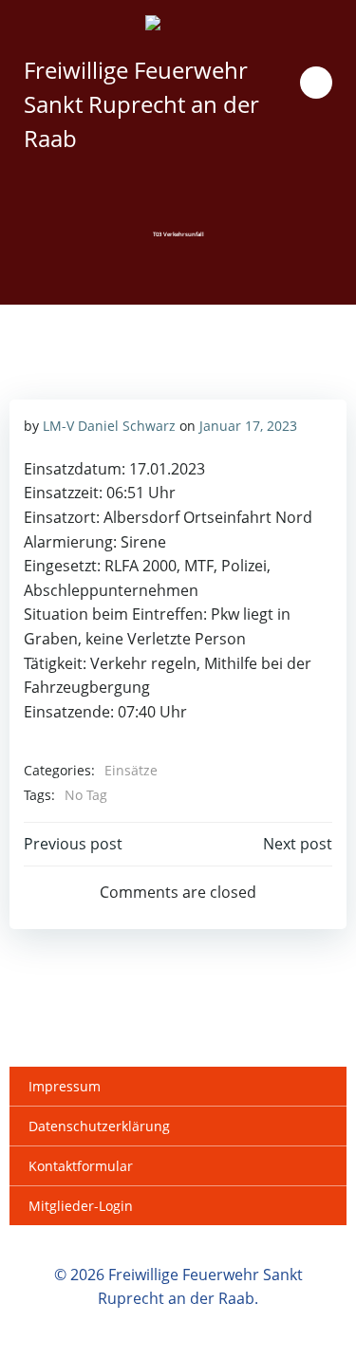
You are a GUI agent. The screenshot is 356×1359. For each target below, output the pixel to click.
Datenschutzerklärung (99, 1126)
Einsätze (131, 770)
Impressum (64, 1086)
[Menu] (316, 82)
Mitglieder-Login (80, 1206)
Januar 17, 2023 (248, 426)
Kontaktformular (80, 1166)
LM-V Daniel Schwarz (109, 426)
